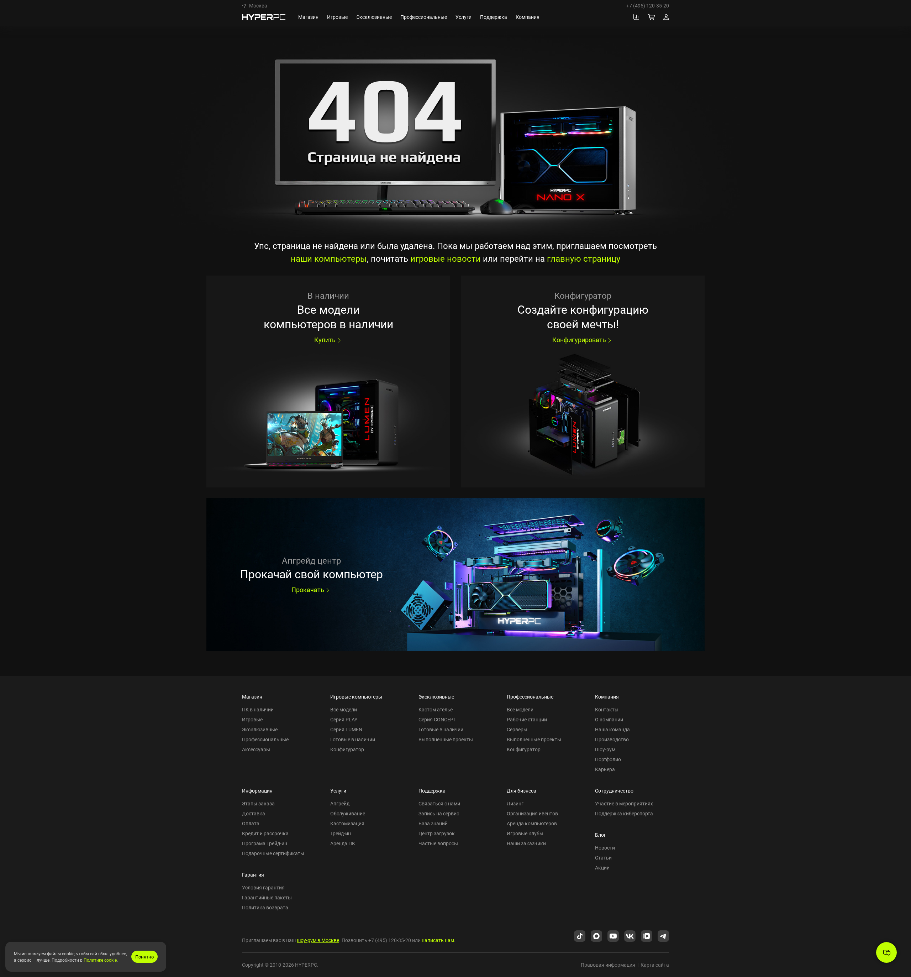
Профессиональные (265, 739)
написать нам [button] (438, 940)
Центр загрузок (436, 833)
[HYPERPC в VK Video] (646, 935)
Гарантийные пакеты (267, 897)
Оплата (250, 823)
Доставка (253, 813)
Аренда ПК (342, 843)
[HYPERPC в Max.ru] (596, 935)
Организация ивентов (532, 813)
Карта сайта (655, 964)
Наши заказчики (526, 843)
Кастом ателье (435, 709)
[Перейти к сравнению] (636, 17)
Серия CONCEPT (437, 719)
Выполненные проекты (445, 739)
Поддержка (432, 790)
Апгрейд (339, 803)
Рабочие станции (527, 719)
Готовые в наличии (352, 739)
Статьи (603, 857)
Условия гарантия (263, 887)
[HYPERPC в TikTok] (579, 935)
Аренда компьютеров (532, 823)
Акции (602, 867)
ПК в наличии (258, 709)
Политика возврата (265, 907)
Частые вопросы (438, 843)
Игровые (252, 719)
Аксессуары (256, 749)
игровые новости (445, 258)
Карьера (605, 769)
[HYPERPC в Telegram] (663, 935)
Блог (600, 834)
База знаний (433, 823)
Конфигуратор (347, 749)
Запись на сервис (438, 813)
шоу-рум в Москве (318, 940)
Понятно (144, 957)
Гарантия (253, 874)
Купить (325, 339)
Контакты (606, 709)
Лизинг (515, 803)
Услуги (338, 790)
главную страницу (583, 258)
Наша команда (612, 729)
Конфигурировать (579, 339)
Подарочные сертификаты (273, 853)
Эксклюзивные (260, 729)
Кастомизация (347, 823)
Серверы (517, 729)
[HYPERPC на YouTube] (613, 935)
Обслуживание (347, 813)
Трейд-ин (340, 833)
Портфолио (608, 759)
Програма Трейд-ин (264, 843)
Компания (607, 696)
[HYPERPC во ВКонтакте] (630, 935)
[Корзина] (651, 17)
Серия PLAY (343, 719)
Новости (605, 847)
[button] (254, 6)
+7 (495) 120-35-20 (647, 6)
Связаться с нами (439, 803)
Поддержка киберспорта (624, 813)
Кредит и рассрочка (265, 833)
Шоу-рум (605, 749)
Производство (612, 739)
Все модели (343, 709)
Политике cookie (100, 960)
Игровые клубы (525, 833)
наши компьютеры (329, 258)
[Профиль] (666, 17)
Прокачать (307, 589)
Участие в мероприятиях (624, 803)
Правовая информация (608, 964)
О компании (609, 719)
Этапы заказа (258, 803)
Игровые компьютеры (356, 696)
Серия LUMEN (346, 729)
